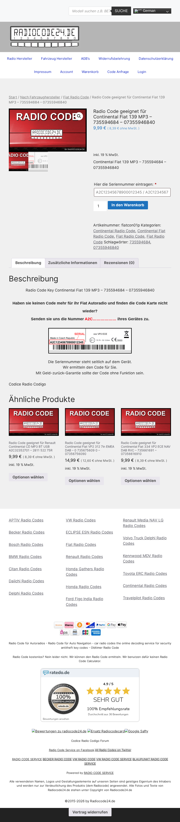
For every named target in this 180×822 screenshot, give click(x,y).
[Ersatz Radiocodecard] (106, 731)
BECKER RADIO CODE (57, 759)
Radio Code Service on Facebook (71, 750)
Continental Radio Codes (145, 585)
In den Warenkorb (128, 205)
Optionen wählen (28, 477)
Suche (121, 11)
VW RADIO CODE (84, 759)
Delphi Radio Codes (26, 593)
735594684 (140, 242)
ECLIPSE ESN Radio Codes (89, 532)
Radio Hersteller (19, 58)
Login (142, 72)
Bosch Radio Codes (26, 544)
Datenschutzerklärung (156, 58)
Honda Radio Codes (83, 587)
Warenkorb (90, 72)
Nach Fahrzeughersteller (40, 97)
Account (66, 72)
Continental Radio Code (114, 231)
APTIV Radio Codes (26, 520)
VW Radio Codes (81, 520)
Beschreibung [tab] (28, 263)
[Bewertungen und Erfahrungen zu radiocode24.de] (59, 731)
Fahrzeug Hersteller (56, 58)
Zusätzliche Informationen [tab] (72, 263)
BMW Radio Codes (25, 556)
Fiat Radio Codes (81, 544)
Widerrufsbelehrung (114, 58)
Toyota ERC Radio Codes (145, 573)
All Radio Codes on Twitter (113, 750)
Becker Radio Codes (27, 532)
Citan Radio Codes (25, 569)
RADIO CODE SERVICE (27, 759)
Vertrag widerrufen (90, 812)
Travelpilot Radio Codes (144, 598)
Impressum (42, 72)
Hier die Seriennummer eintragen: (125, 184)
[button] (79, 116)
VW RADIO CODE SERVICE (114, 759)
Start (13, 97)
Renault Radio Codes (84, 556)
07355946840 (106, 247)
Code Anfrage (118, 72)
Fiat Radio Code (76, 97)
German (148, 11)
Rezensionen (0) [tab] (119, 263)
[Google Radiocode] (136, 731)
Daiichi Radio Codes (26, 581)
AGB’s (85, 58)
